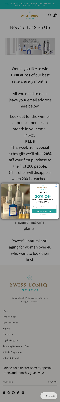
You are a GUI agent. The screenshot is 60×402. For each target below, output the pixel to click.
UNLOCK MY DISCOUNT (44, 211)
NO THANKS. (43, 215)
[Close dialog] (56, 185)
